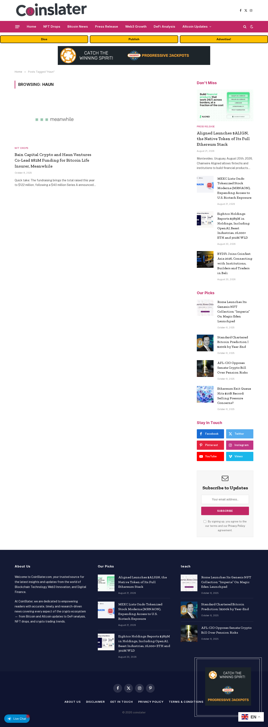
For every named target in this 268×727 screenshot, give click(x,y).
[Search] (244, 26)
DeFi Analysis (164, 26)
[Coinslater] (53, 10)
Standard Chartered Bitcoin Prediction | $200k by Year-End (232, 342)
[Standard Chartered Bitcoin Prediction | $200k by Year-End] (205, 343)
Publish (134, 39)
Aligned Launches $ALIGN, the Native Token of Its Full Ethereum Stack (223, 138)
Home (31, 26)
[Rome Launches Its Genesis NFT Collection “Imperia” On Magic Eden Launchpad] (205, 307)
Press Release (106, 26)
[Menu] (17, 26)
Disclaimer (95, 701)
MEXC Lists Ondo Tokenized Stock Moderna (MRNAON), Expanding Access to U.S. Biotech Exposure (234, 188)
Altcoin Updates (195, 26)
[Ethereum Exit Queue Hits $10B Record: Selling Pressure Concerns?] (205, 394)
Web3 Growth (136, 26)
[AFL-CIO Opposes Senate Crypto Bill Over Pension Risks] (205, 368)
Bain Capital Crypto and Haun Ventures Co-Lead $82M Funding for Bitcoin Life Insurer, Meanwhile (53, 160)
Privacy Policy (236, 525)
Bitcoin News (77, 26)
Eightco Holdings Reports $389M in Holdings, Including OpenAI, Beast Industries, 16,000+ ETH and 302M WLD (233, 226)
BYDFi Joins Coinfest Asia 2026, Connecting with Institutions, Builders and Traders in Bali (234, 263)
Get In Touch (121, 701)
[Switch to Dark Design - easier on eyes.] (251, 26)
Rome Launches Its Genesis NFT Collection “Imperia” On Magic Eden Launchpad (233, 311)
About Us (72, 701)
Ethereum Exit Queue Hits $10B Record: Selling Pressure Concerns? (234, 396)
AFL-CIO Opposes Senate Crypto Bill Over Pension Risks (232, 367)
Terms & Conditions (186, 701)
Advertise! (223, 39)
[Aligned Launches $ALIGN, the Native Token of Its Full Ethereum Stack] (225, 105)
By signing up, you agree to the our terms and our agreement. (226, 526)
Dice (44, 39)
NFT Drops (51, 26)
